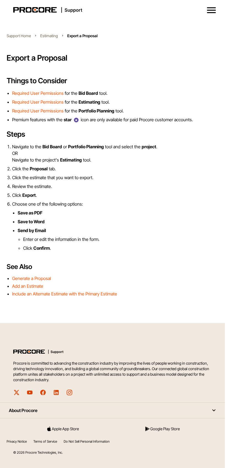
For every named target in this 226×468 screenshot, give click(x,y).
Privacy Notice (17, 441)
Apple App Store (65, 428)
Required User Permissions (38, 93)
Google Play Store (165, 428)
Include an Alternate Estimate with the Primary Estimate (64, 294)
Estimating (49, 35)
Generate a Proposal (31, 278)
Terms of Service (45, 441)
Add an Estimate (27, 286)
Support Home (19, 35)
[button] (211, 10)
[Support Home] (112, 10)
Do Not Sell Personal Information (86, 441)
